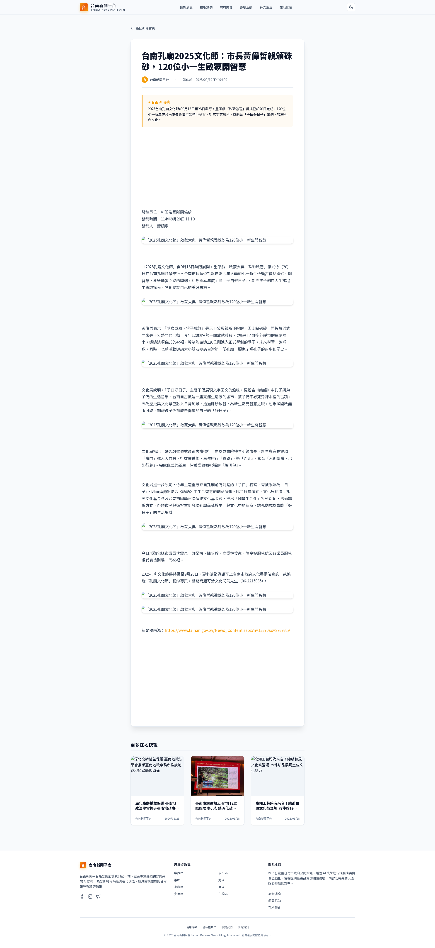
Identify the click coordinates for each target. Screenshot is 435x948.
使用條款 (191, 927)
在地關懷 (286, 7)
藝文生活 (266, 7)
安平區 (223, 873)
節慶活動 (246, 7)
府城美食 (226, 7)
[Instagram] (90, 897)
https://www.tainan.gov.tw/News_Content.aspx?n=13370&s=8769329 (227, 630)
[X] (98, 897)
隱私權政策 (209, 927)
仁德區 (223, 894)
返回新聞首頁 (145, 28)
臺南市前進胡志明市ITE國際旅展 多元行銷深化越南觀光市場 (216, 808)
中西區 (179, 873)
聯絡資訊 (243, 927)
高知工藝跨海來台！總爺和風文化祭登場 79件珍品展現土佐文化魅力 (277, 808)
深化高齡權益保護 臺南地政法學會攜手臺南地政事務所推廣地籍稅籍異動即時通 (157, 808)
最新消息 (186, 7)
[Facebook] (82, 897)
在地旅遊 (206, 7)
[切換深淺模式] (351, 7)
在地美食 (274, 907)
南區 (221, 886)
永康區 (179, 886)
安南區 (179, 894)
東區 (177, 880)
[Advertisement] (217, 168)
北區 (221, 880)
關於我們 (227, 927)
